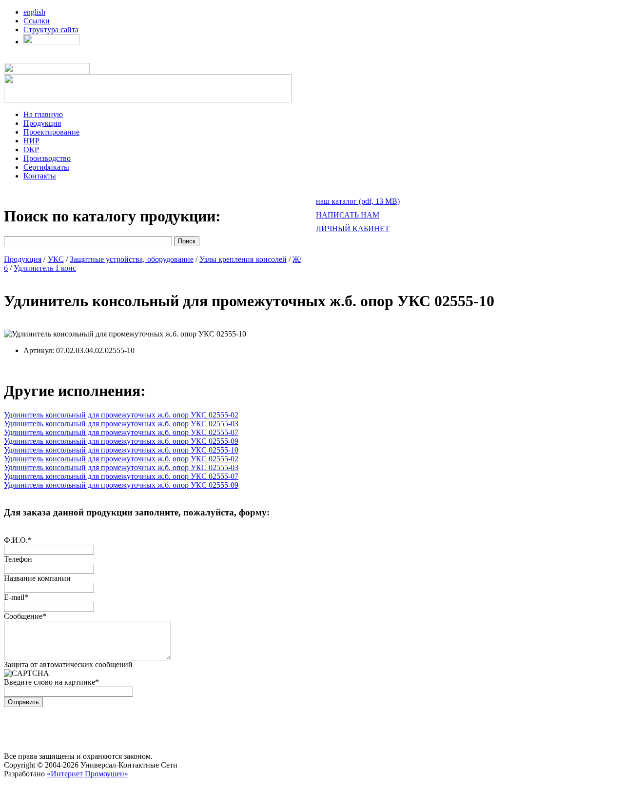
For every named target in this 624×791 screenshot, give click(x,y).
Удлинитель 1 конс (45, 268)
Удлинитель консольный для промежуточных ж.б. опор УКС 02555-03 (121, 423)
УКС (56, 259)
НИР (31, 141)
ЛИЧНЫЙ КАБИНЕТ (353, 228)
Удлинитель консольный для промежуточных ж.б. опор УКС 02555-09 (121, 441)
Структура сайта (50, 29)
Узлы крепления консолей (243, 259)
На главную (43, 114)
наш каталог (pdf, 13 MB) (358, 201)
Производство (47, 158)
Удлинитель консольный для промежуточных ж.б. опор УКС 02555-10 (121, 450)
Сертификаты (46, 167)
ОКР (31, 149)
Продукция (42, 123)
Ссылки (36, 21)
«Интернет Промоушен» (87, 774)
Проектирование (51, 132)
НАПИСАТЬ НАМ (347, 215)
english (34, 12)
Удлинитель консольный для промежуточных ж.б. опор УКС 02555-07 (121, 432)
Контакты (39, 176)
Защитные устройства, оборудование (132, 259)
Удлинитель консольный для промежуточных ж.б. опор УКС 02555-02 (121, 415)
